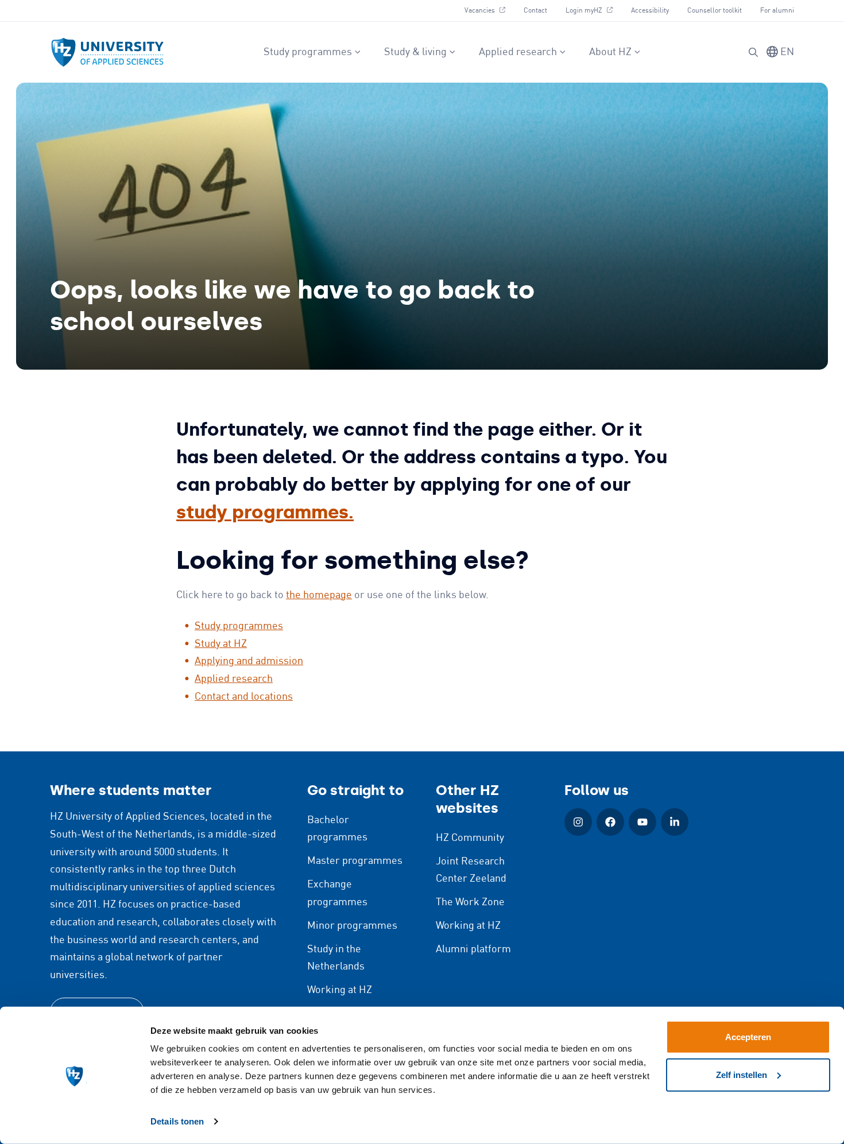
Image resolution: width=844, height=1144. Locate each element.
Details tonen (177, 1121)
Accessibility (650, 10)
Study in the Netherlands (336, 958)
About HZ (610, 52)
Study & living (415, 52)
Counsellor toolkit (714, 10)
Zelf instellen (741, 1074)
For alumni (777, 10)
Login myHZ (593, 10)
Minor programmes (352, 926)
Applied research (518, 52)
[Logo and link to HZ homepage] (107, 52)
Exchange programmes (337, 893)
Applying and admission (249, 661)
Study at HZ (221, 644)
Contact (535, 10)
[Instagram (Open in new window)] (578, 822)
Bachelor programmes (337, 829)
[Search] (753, 52)
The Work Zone (470, 902)
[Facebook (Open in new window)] (610, 822)
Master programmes (354, 861)
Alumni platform (473, 949)
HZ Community (470, 838)
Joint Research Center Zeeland (471, 870)
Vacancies (489, 10)
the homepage (319, 595)
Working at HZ (339, 990)
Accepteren (748, 1037)
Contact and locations (244, 697)
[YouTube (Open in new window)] (642, 822)
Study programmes (308, 52)
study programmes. (265, 512)
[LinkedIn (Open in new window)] (674, 822)
